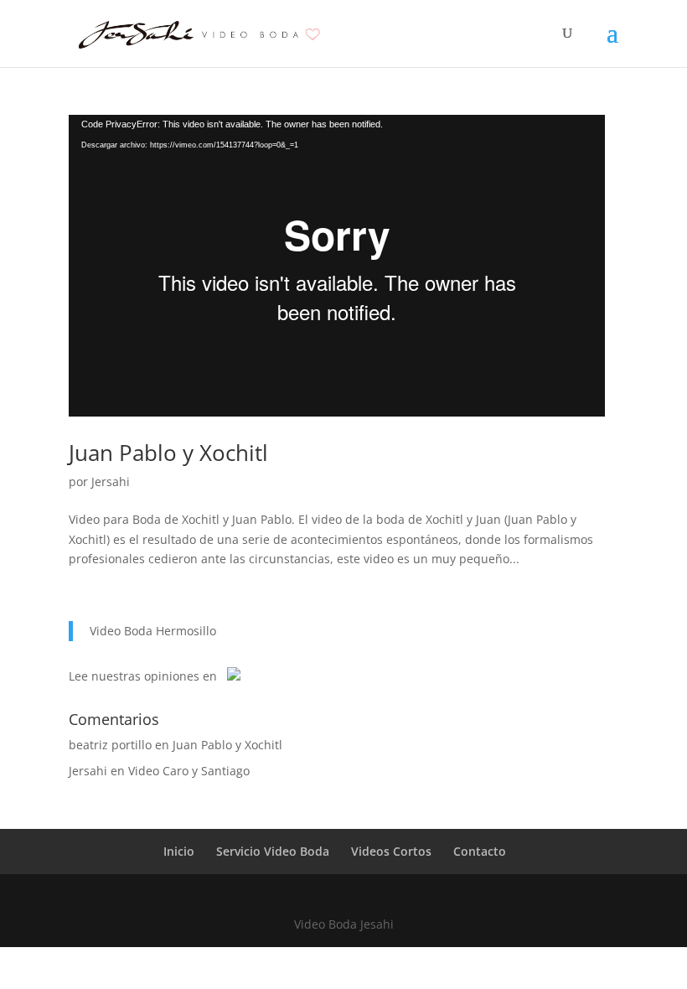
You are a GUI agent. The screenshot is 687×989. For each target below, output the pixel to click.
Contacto (479, 851)
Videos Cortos (391, 851)
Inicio (178, 851)
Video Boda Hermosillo (153, 631)
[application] (337, 266)
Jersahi (110, 481)
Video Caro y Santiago (189, 771)
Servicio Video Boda (272, 851)
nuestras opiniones (145, 676)
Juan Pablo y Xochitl (168, 453)
